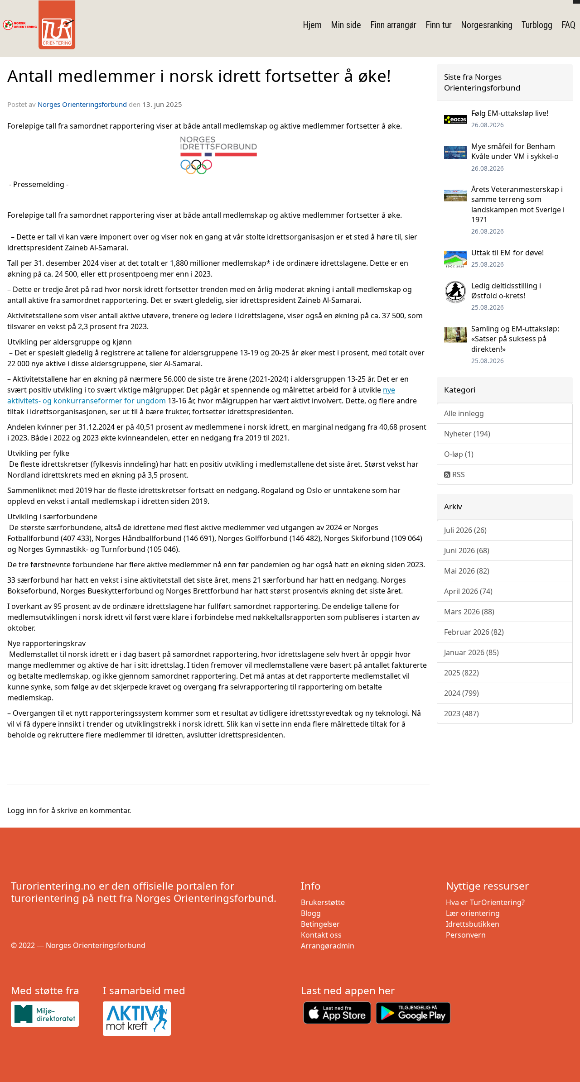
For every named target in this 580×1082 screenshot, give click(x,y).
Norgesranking (486, 24)
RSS (457, 474)
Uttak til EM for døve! (507, 253)
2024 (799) (461, 693)
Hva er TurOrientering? (485, 902)
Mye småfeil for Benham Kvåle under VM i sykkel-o (515, 151)
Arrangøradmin (327, 946)
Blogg (311, 913)
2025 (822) (461, 673)
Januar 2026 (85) (471, 652)
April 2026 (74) (468, 591)
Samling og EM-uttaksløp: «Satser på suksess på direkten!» (515, 339)
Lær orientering (473, 913)
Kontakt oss (321, 935)
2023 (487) (461, 713)
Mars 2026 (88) (469, 612)
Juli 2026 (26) (465, 530)
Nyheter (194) (467, 434)
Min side (346, 24)
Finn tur (438, 24)
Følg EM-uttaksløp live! (509, 113)
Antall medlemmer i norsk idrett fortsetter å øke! (199, 75)
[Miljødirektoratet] (53, 1013)
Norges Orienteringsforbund (82, 104)
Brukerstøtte (323, 902)
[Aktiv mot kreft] (145, 1018)
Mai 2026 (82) (466, 571)
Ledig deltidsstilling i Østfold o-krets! (506, 291)
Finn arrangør (393, 24)
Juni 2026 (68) (466, 550)
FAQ (568, 24)
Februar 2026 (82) (474, 632)
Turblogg (537, 24)
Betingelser (320, 924)
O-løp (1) (459, 454)
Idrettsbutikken (472, 924)
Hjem (312, 24)
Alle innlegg (464, 413)
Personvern (466, 935)
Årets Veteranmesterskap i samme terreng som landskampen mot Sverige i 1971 (518, 204)
